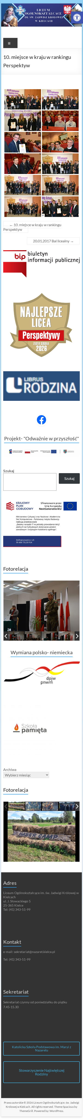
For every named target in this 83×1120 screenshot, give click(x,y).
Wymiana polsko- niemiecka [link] (42, 652)
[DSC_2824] (67, 635)
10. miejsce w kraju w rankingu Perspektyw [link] (32, 226)
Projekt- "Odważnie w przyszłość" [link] (41, 438)
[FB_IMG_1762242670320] (33, 806)
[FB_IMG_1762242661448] (67, 807)
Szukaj (8, 471)
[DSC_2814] (16, 635)
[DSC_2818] (33, 635)
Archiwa (9, 769)
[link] (77, 18)
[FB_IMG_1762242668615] (50, 806)
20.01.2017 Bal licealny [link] (53, 241)
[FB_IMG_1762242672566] (17, 806)
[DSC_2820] (50, 635)
